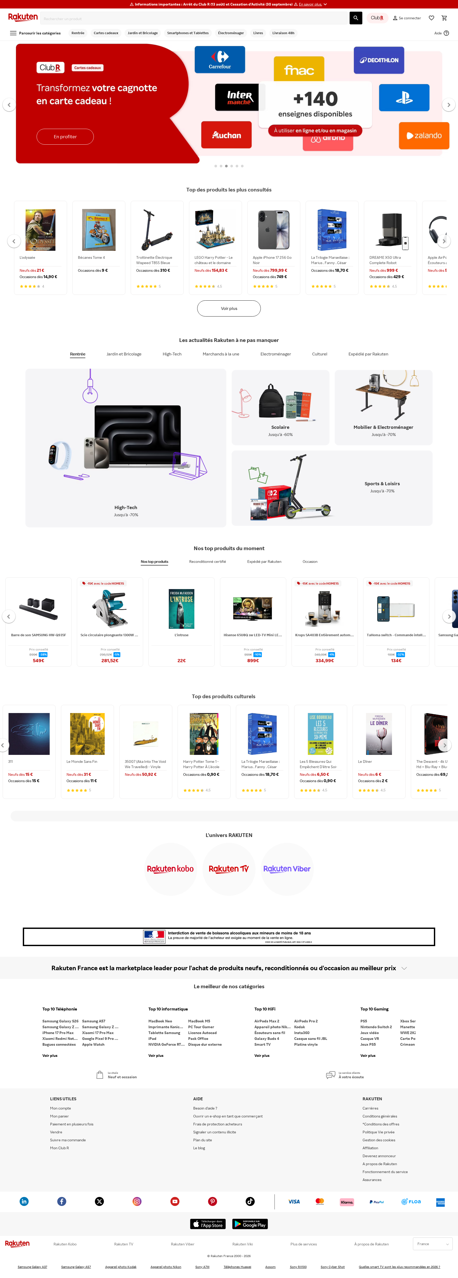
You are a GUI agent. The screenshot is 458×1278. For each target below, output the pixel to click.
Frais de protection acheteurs (217, 1124)
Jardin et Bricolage (124, 354)
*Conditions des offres (381, 1124)
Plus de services (303, 1244)
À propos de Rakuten (371, 1244)
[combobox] (195, 18)
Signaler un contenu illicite (214, 1132)
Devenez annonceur (379, 1156)
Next (449, 104)
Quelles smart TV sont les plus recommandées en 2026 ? (399, 1267)
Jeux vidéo (369, 1032)
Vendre (56, 1132)
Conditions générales (380, 1116)
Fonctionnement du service (385, 1171)
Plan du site (202, 1140)
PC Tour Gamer (201, 1027)
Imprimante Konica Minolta (168, 1027)
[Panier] (444, 18)
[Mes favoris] (431, 18)
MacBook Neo (160, 1021)
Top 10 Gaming (374, 1009)
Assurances (372, 1179)
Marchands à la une (221, 354)
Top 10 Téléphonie (59, 1009)
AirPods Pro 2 (306, 1021)
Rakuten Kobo (65, 1244)
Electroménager (276, 354)
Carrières (370, 1108)
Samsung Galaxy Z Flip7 (62, 1027)
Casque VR (369, 1038)
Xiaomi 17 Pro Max (98, 1032)
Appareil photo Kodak (120, 1267)
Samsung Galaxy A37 (32, 1267)
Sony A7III (202, 1267)
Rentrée (77, 354)
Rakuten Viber (183, 1244)
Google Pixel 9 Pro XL (100, 1038)
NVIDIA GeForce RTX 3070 (168, 1044)
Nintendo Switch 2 (376, 1027)
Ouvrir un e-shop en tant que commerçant (228, 1116)
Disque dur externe (205, 1044)
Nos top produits (154, 561)
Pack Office (198, 1038)
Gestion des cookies (379, 1140)
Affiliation (370, 1148)
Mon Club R (59, 1148)
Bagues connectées (59, 1044)
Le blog (199, 1148)
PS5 (363, 1021)
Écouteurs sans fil (269, 1032)
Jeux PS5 (368, 1044)
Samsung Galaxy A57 (76, 1267)
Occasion (310, 561)
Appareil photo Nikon (272, 1027)
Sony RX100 (298, 1267)
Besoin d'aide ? (205, 1108)
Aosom (270, 1267)
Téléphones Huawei (237, 1267)
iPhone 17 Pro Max (58, 1032)
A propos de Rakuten (380, 1163)
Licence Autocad (202, 1032)
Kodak (299, 1027)
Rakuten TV (123, 1244)
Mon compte (60, 1108)
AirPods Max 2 (266, 1021)
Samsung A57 (93, 1021)
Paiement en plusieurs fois (71, 1124)
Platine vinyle (306, 1044)
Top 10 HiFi (264, 1009)
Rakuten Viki (242, 1244)
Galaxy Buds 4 (266, 1038)
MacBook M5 (199, 1021)
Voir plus (229, 308)
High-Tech (172, 354)
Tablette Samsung (164, 1032)
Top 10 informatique (168, 1009)
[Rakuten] (23, 18)
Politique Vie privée (379, 1132)
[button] (313, 4)
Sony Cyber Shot (333, 1267)
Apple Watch (93, 1044)
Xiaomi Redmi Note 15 (61, 1038)
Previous (9, 104)
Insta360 (302, 1032)
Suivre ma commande (68, 1140)
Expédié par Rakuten (368, 354)
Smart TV (262, 1044)
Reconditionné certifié (207, 561)
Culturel (319, 354)
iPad (152, 1038)
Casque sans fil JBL (310, 1038)
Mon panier (59, 1116)
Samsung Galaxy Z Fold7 (102, 1027)
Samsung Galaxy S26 (60, 1021)
